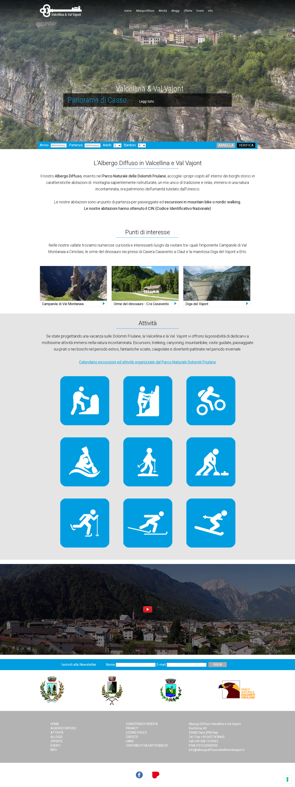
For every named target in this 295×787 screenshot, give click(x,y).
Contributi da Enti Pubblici (147, 745)
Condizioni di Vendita (142, 724)
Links (130, 741)
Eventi (200, 10)
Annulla (225, 145)
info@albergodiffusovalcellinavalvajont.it (216, 750)
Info (210, 10)
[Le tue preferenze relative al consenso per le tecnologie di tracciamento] (287, 779)
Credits (132, 737)
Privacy (132, 728)
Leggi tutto (119, 101)
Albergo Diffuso (145, 10)
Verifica (246, 145)
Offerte (188, 10)
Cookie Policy (136, 732)
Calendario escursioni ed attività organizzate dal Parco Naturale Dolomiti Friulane (147, 362)
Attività (163, 10)
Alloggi (175, 10)
